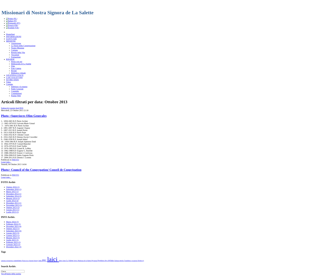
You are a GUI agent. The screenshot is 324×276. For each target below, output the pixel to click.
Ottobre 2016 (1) (12, 187)
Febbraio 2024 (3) (13, 224)
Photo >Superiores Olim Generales (24, 115)
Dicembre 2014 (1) (13, 194)
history (36, 261)
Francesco (25, 261)
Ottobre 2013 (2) (12, 207)
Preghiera (101, 261)
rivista (111, 260)
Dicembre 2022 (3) (13, 247)
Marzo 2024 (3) (12, 222)
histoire (31, 261)
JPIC (44, 260)
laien (64, 261)
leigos (76, 261)
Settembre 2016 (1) (13, 189)
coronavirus (9, 261)
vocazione (134, 261)
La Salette (70, 261)
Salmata (116, 261)
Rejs (106, 261)
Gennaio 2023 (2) (13, 245)
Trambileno (127, 261)
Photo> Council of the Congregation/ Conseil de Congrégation (41, 169)
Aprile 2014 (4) (12, 201)
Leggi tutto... (6, 162)
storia (121, 260)
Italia (40, 261)
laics (61, 260)
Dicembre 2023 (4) (13, 226)
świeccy (141, 260)
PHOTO (15, 160)
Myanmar (94, 261)
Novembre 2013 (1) (14, 205)
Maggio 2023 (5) (13, 238)
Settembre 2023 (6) (13, 231)
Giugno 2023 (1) (12, 235)
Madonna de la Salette (84, 261)
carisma (3, 261)
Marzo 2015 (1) (12, 192)
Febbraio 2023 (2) (13, 242)
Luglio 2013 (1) (12, 212)
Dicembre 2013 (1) (13, 203)
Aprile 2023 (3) (12, 240)
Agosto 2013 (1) (12, 210)
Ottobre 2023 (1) (12, 229)
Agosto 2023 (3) (12, 233)
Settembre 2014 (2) (13, 196)
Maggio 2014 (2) (13, 198)
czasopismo (17, 261)
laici (53, 259)
